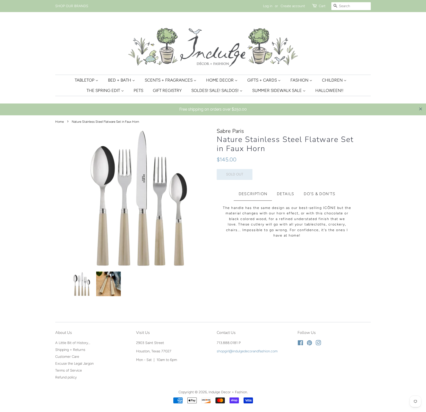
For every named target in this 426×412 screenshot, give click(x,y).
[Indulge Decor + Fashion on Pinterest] (309, 344)
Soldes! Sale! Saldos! (215, 90)
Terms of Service (68, 370)
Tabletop (85, 80)
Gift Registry (167, 90)
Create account (293, 6)
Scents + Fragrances (169, 80)
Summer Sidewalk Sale (277, 90)
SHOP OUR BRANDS (71, 6)
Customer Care (67, 356)
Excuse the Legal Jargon (74, 363)
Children (333, 80)
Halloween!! (329, 90)
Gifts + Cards (262, 80)
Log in (267, 6)
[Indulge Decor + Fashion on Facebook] (300, 344)
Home (59, 121)
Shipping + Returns (70, 349)
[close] (420, 108)
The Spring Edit (104, 90)
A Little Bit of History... (72, 343)
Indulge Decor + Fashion (228, 392)
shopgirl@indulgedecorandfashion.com (247, 351)
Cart (322, 6)
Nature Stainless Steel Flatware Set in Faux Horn (285, 144)
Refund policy (66, 377)
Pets (138, 90)
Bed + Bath (120, 80)
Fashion (299, 80)
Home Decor (220, 80)
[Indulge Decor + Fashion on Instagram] (318, 344)
